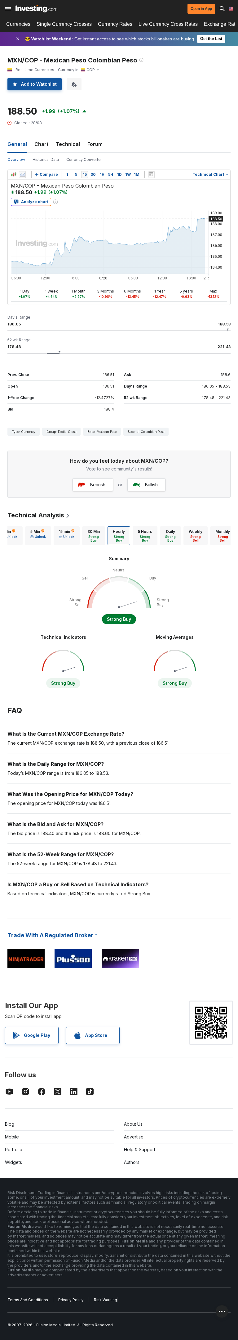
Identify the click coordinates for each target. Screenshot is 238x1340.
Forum (95, 144)
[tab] (38, 535)
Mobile (12, 1136)
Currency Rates (115, 24)
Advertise (133, 1136)
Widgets (13, 1162)
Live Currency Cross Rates (168, 24)
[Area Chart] (22, 174)
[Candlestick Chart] (13, 174)
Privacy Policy (71, 1299)
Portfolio (13, 1149)
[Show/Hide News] (151, 174)
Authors (131, 1162)
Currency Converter (84, 159)
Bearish (97, 484)
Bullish (151, 484)
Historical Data (46, 159)
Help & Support (139, 1149)
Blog (9, 1124)
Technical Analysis (35, 515)
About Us (133, 1124)
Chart (41, 144)
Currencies (18, 24)
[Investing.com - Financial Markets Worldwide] (36, 8)
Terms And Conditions (27, 1299)
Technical (68, 144)
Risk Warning (105, 1299)
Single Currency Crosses (64, 24)
